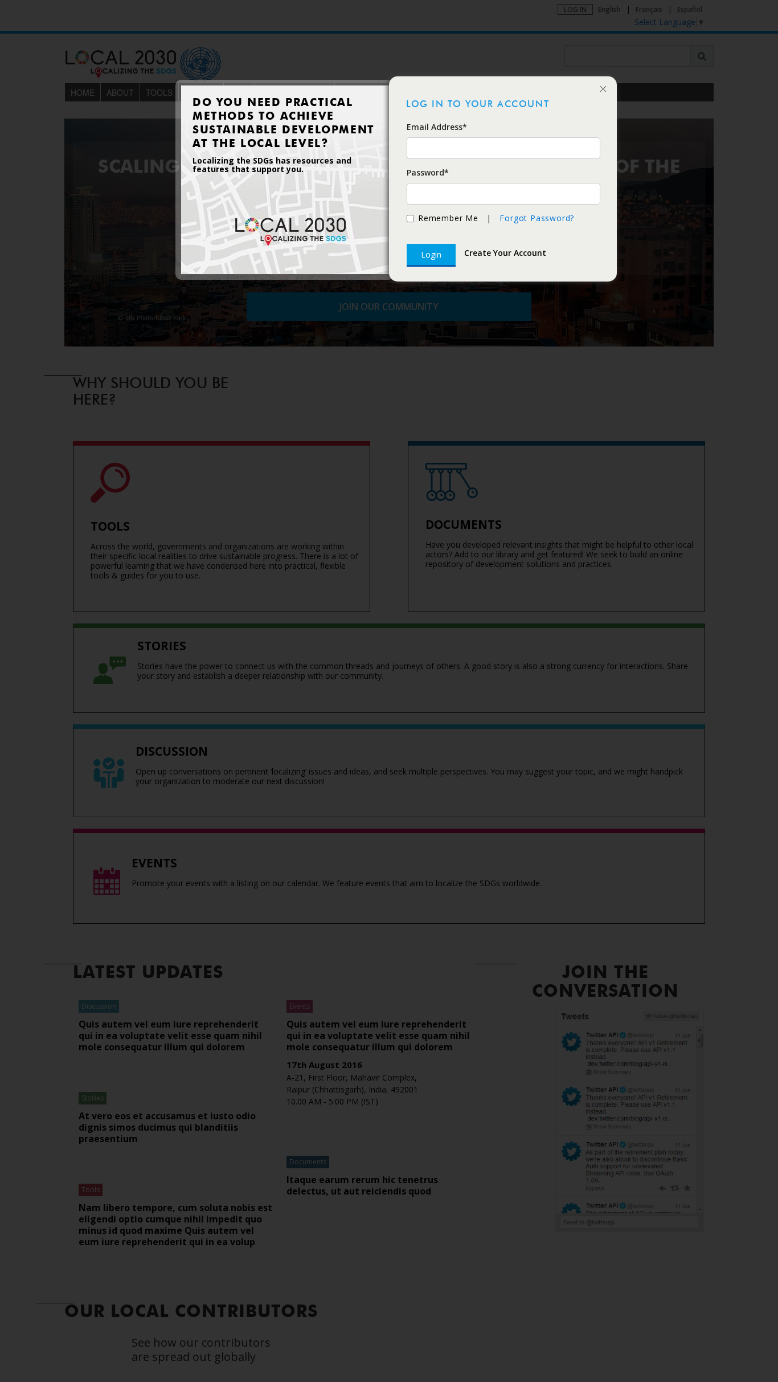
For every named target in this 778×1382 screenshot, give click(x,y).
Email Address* (437, 126)
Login (431, 254)
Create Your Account (505, 252)
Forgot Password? (536, 218)
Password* (428, 172)
